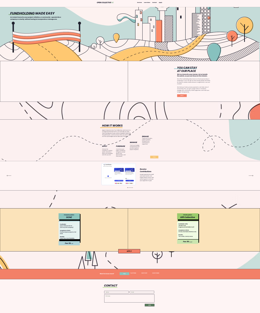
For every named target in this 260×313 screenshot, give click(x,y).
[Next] (251, 175)
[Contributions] (127, 187)
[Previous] (9, 175)
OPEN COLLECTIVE (105, 2)
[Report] (132, 187)
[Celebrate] (131, 187)
